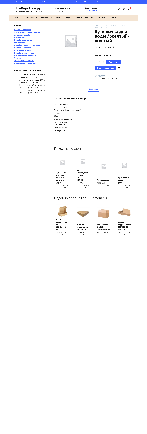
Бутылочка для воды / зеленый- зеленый (61, 176)
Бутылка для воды (123, 179)
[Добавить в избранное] (119, 68)
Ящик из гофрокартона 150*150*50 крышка (124, 226)
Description (93, 89)
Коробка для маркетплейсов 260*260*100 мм (62, 225)
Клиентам (101, 18)
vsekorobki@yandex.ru (93, 10)
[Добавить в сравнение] (124, 68)
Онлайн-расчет (31, 18)
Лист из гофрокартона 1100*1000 (83, 227)
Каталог (18, 18)
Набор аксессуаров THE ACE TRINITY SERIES (82, 175)
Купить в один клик (105, 68)
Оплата (79, 18)
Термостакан (103, 180)
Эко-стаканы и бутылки (108, 27)
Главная (97, 25)
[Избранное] (124, 9)
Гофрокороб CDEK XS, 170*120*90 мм (103, 227)
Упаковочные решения (50, 18)
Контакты (115, 18)
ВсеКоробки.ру (27, 8)
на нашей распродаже (108, 2)
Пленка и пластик (108, 25)
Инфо (68, 18)
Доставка (89, 18)
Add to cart (113, 62)
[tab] (93, 89)
